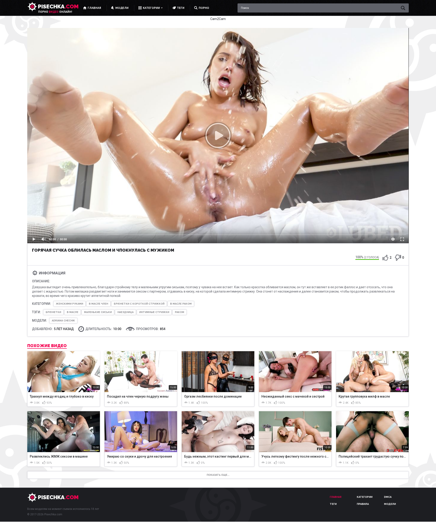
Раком (179, 312)
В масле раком (181, 303)
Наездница (125, 312)
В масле (72, 312)
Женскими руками (69, 303)
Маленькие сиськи (98, 312)
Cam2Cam (218, 19)
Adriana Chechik (63, 320)
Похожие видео (47, 345)
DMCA (387, 497)
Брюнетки (53, 312)
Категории (364, 497)
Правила (363, 504)
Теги (333, 504)
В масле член (98, 303)
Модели (390, 504)
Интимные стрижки (154, 312)
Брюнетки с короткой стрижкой (139, 303)
